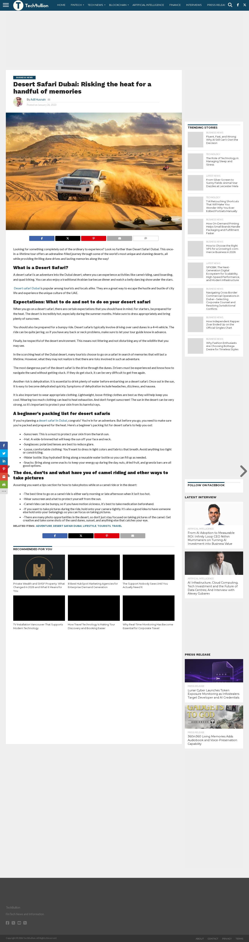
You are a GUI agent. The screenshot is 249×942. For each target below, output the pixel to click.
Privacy (227, 938)
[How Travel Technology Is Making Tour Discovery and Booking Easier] (94, 611)
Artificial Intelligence (148, 4)
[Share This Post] (67, 237)
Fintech (76, 4)
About (200, 938)
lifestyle (89, 525)
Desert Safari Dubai (67, 525)
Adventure (44, 525)
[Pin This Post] (93, 237)
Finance (175, 4)
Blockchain (117, 4)
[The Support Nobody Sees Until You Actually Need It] (148, 570)
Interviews (194, 4)
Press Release (217, 4)
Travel (117, 525)
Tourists (104, 525)
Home (61, 4)
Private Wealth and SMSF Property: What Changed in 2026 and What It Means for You (39, 587)
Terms (239, 938)
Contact (213, 938)
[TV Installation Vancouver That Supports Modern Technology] (39, 611)
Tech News (95, 4)
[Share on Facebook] (41, 237)
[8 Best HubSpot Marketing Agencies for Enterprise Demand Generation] (94, 570)
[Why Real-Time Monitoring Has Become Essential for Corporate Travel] (148, 611)
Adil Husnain (38, 99)
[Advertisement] (124, 40)
